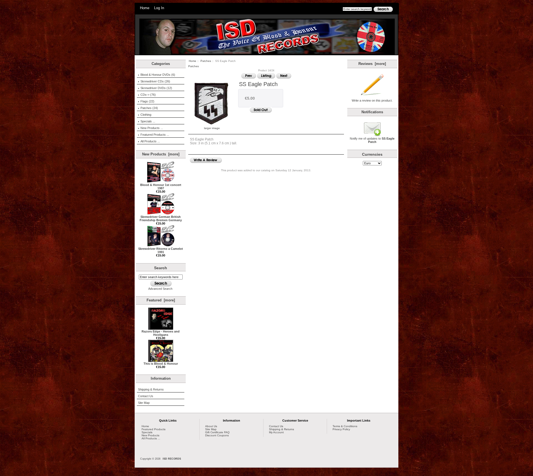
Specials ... (147, 121)
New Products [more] (160, 154)
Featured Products (153, 429)
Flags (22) (147, 101)
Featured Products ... (154, 134)
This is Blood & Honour (161, 363)
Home (144, 8)
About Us (211, 426)
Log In (159, 8)
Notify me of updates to (372, 140)
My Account (276, 432)
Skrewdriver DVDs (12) (156, 88)
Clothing (145, 114)
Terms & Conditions (345, 426)
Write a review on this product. (372, 100)
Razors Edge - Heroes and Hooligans (161, 333)
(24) (149, 108)
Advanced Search (160, 288)
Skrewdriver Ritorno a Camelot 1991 (160, 250)
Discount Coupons (217, 435)
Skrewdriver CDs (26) (155, 81)
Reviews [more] (372, 64)
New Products (150, 435)
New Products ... (151, 128)
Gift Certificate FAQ (217, 432)
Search (160, 268)
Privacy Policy (341, 429)
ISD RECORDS (172, 458)
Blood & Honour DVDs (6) (157, 74)
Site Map (144, 402)
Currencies (372, 154)
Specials (147, 432)
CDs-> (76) (148, 94)
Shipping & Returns (151, 389)
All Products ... (150, 141)
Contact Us (145, 396)
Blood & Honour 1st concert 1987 (160, 186)
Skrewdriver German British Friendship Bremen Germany (161, 218)
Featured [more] (161, 300)
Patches (205, 60)
